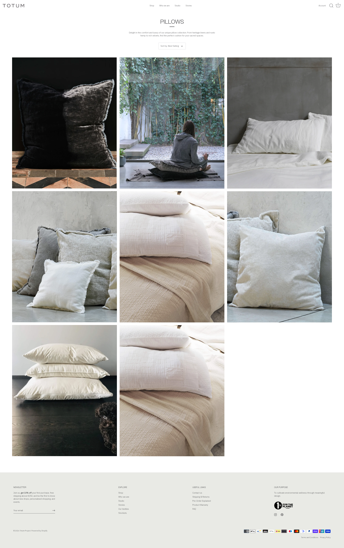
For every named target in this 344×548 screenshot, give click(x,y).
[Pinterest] (282, 514)
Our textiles (123, 509)
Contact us (197, 493)
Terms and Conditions (309, 537)
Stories (189, 5)
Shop (152, 5)
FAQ (194, 509)
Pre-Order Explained (201, 501)
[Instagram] (275, 514)
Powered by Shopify (39, 531)
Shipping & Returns (200, 497)
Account (322, 5)
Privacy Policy (325, 537)
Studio (177, 5)
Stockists (122, 513)
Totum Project (25, 531)
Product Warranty (200, 505)
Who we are (164, 5)
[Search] (331, 6)
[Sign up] (53, 510)
